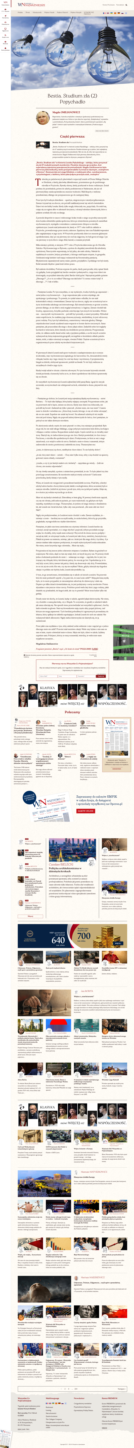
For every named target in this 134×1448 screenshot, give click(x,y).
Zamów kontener (52, 1416)
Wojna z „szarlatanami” (111, 855)
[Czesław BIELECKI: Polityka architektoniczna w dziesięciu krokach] (30, 868)
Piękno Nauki (49, 12)
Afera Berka (22, 1080)
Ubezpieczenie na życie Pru (55, 1422)
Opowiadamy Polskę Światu (83, 1410)
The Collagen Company (54, 1419)
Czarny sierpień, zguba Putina (85, 1322)
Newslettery (5, 18)
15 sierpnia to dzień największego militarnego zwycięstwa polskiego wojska (86, 1082)
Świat (28, 12)
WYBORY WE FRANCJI (89, 13)
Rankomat (49, 1407)
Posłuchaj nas (5, 24)
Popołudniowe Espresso (82, 1407)
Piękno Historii (62, 12)
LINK (95, 649)
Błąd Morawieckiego (81, 1255)
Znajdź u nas (5, 37)
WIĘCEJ (104, 1428)
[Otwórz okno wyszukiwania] (126, 5)
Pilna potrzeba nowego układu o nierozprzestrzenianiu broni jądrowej (58, 1038)
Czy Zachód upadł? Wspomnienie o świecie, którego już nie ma (86, 1362)
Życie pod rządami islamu (55, 968)
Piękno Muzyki (76, 12)
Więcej (30, 916)
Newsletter (120, 5)
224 (76, 1389)
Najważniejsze (5, 5)
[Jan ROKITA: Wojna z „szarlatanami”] (30, 842)
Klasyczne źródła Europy (111, 898)
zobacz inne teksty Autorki (102, 131)
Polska (20, 12)
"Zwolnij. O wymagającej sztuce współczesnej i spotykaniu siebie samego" (44, 761)
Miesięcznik (37, 12)
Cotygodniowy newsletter (83, 1404)
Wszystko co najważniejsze (79, 1444)
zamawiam (116, 769)
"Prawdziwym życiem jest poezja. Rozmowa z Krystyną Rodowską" (23, 731)
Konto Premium (109, 5)
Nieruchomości (51, 1413)
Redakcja (5, 43)
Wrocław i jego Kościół (110, 1080)
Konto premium (5, 50)
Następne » (122, 1389)
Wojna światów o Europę (83, 1149)
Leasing (48, 1410)
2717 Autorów (5, 11)
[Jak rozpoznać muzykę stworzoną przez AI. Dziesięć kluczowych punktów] (30, 855)
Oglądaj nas (5, 31)
